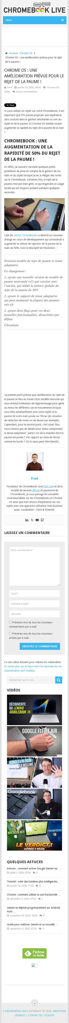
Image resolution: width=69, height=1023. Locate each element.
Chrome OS (53, 87)
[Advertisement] (36, 36)
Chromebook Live (15, 1011)
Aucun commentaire (26, 91)
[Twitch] (42, 520)
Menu (9, 20)
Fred (9, 87)
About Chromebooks (26, 235)
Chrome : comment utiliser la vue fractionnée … (34, 894)
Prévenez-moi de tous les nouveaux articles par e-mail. (30, 635)
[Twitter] (32, 520)
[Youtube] (37, 520)
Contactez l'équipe (41, 1015)
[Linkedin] (27, 520)
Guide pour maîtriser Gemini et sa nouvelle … (32, 924)
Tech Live (48, 486)
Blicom (36, 490)
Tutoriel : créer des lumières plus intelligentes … (34, 881)
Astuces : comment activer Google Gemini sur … (34, 868)
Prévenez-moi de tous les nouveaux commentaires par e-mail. (30, 624)
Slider (7, 91)
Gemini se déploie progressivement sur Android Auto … (33, 909)
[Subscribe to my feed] (35, 966)
